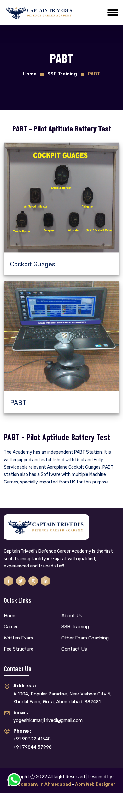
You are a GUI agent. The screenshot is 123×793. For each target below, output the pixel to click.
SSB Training (75, 626)
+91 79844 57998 (32, 747)
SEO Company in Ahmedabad (39, 784)
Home (30, 74)
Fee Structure (18, 649)
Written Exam (18, 638)
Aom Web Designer (95, 784)
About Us (72, 615)
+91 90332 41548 (32, 735)
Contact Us (74, 649)
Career (11, 626)
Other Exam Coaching (85, 638)
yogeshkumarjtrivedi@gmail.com (48, 716)
